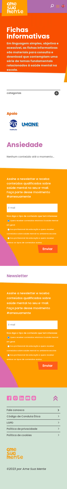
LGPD (10, 423)
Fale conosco (15, 410)
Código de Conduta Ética (23, 416)
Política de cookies (19, 435)
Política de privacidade (22, 429)
